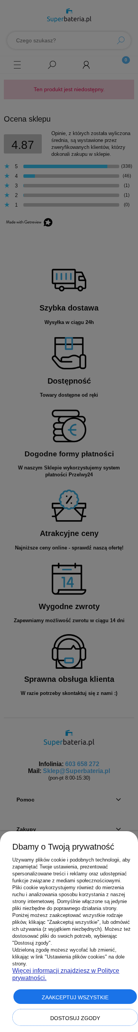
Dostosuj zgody (75, 1018)
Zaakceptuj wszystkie (75, 997)
